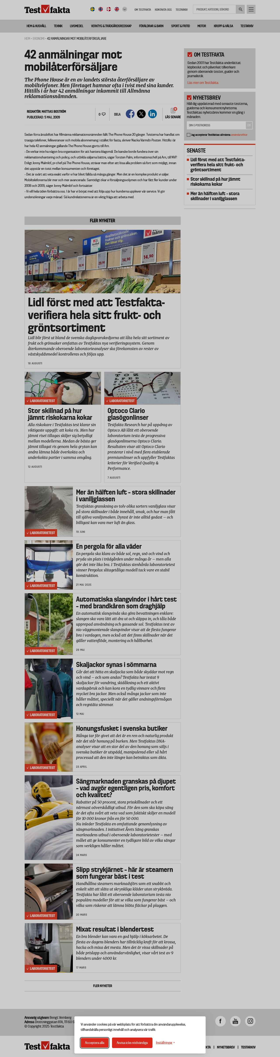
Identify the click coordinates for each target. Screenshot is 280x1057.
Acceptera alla (94, 1043)
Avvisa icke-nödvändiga (132, 1043)
